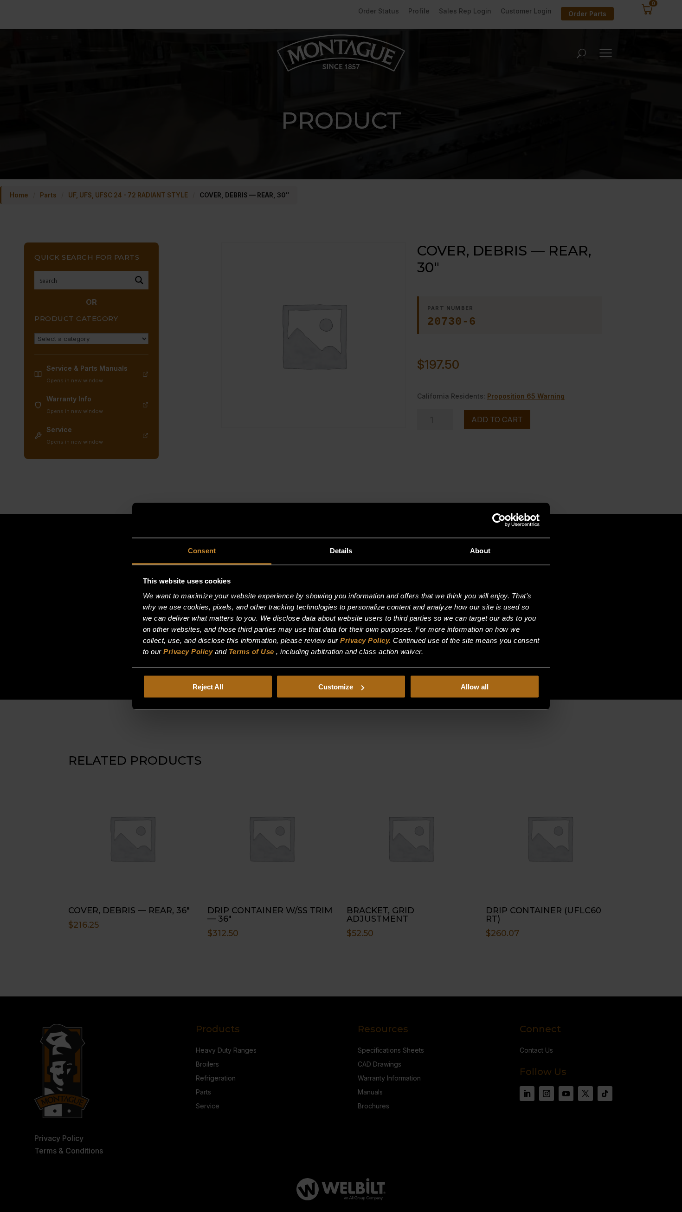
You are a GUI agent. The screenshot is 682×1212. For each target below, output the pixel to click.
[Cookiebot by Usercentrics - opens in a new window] (499, 520)
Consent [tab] (202, 550)
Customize (335, 687)
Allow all (475, 687)
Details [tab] (341, 550)
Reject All (208, 687)
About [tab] (480, 550)
